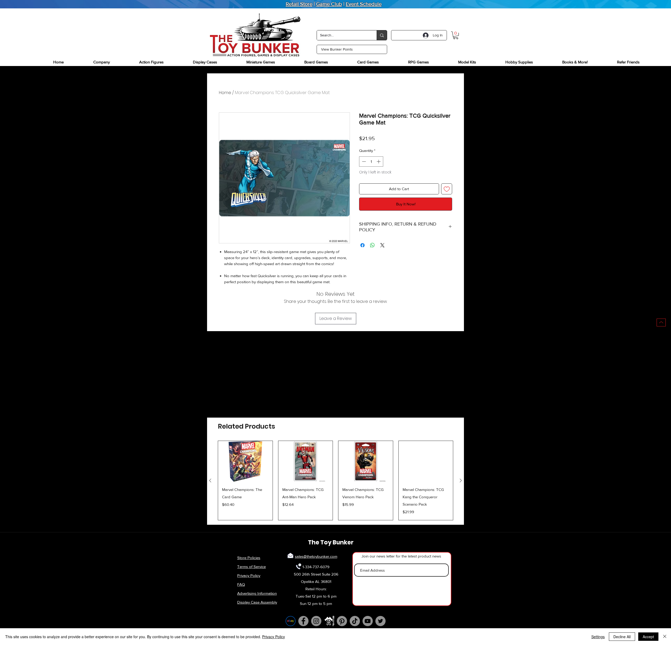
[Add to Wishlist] (446, 189)
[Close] (665, 636)
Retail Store (299, 4)
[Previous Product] (210, 480)
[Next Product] (461, 480)
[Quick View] (245, 461)
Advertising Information (257, 593)
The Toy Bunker (331, 542)
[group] (335, 480)
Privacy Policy (248, 575)
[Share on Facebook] (362, 245)
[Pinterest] (342, 621)
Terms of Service (251, 566)
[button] (455, 35)
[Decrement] (363, 161)
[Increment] (379, 161)
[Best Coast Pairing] (329, 621)
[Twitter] (380, 621)
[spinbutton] (371, 161)
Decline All (622, 636)
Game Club (329, 4)
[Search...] (382, 35)
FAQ (241, 584)
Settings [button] (598, 636)
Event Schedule (364, 4)
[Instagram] (316, 621)
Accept (648, 636)
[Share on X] (382, 245)
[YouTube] (367, 621)
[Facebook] (303, 621)
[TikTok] (355, 621)
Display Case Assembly (257, 602)
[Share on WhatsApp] (372, 245)
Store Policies (248, 557)
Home (225, 93)
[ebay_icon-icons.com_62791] (290, 621)
